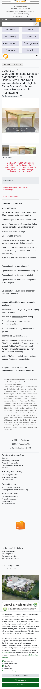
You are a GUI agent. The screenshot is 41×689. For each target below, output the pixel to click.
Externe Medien (11, 664)
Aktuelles (31, 50)
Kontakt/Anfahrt (10, 43)
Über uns (31, 30)
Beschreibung (8, 180)
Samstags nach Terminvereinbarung (15, 490)
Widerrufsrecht (7, 501)
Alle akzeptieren (20, 680)
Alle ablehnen (20, 685)
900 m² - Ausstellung (21, 440)
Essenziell (9, 661)
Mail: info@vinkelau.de (10, 477)
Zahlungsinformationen (10, 496)
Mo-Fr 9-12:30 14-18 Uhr (11, 487)
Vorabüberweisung (8, 551)
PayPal (7, 666)
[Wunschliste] (34, 20)
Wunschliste (8, 157)
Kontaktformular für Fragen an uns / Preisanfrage (16, 188)
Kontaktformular (7, 479)
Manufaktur (31, 36)
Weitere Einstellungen (9, 671)
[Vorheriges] (3, 121)
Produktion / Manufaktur (10, 463)
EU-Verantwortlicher (10, 196)
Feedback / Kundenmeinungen (13, 465)
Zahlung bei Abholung (9, 556)
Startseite (10, 30)
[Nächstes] (37, 121)
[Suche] (36, 24)
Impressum (6, 652)
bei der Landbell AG (9, 569)
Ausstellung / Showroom (10, 460)
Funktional (9, 668)
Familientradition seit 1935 (21, 448)
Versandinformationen (10, 499)
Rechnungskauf (7, 554)
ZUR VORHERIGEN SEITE (12, 64)
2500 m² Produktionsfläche (21, 444)
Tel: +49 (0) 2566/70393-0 (11, 475)
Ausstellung (10, 36)
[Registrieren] (6, 20)
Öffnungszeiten (31, 43)
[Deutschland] (31, 20)
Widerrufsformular (8, 504)
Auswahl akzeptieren (20, 675)
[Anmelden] (2, 20)
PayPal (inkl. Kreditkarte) (10, 558)
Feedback (10, 50)
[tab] (20, 180)
